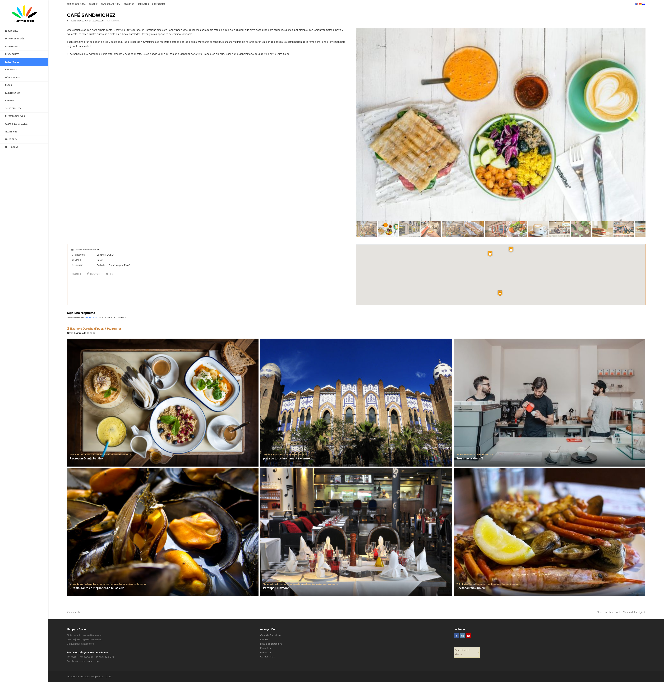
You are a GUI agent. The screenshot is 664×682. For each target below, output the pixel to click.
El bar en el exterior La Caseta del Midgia (620, 612)
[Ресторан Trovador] (356, 532)
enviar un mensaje (90, 661)
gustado (76, 273)
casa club (74, 612)
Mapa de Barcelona (271, 643)
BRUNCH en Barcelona (94, 454)
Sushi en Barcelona (510, 584)
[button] (511, 249)
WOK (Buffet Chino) (465, 584)
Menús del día (76, 454)
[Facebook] (456, 635)
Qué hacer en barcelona (274, 454)
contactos (265, 652)
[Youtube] (468, 635)
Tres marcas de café (469, 458)
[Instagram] (462, 635)
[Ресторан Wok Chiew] (549, 532)
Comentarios (267, 656)
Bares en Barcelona (465, 454)
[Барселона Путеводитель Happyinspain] (24, 13)
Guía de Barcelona (270, 635)
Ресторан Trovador (276, 588)
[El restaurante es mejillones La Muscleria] (163, 532)
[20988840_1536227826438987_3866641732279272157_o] (500, 124)
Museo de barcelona (295, 454)
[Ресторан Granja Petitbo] (163, 402)
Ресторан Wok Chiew (470, 588)
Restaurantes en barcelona (118, 454)
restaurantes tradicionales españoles (320, 584)
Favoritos (265, 648)
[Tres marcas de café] (549, 402)
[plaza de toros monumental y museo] (356, 402)
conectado (91, 317)
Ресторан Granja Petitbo (86, 458)
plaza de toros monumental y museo (287, 458)
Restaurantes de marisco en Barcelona (128, 584)
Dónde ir (265, 639)
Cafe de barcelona (484, 454)
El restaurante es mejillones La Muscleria (97, 588)
